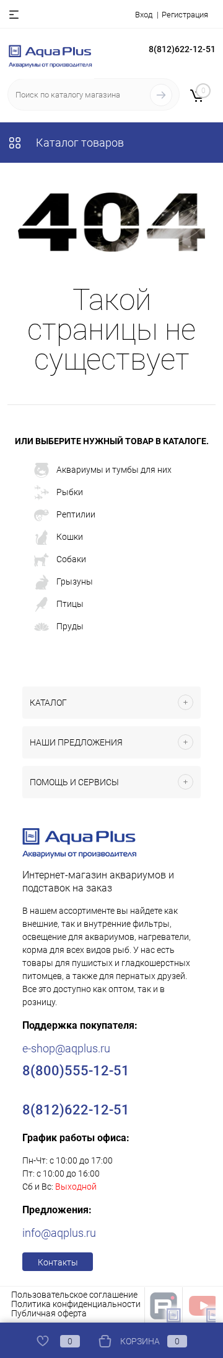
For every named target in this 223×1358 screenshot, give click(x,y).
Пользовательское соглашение (74, 1295)
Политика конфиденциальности (76, 1304)
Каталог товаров (78, 142)
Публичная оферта (49, 1313)
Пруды (70, 626)
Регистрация (185, 14)
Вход (143, 14)
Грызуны (74, 581)
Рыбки (69, 491)
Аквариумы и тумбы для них (114, 469)
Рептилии (75, 514)
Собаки (71, 558)
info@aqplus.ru (59, 1232)
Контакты (58, 1262)
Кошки (69, 536)
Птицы (70, 603)
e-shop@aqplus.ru (66, 1048)
